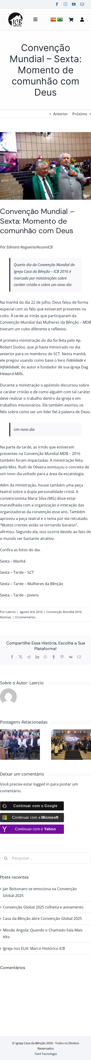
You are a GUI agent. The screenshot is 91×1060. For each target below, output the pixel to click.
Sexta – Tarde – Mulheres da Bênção (31, 583)
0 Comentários (25, 617)
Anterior (60, 113)
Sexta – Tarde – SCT (17, 572)
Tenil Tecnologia (46, 1054)
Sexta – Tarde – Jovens (19, 595)
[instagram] (65, 4)
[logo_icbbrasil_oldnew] (15, 13)
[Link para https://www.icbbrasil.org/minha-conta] (82, 19)
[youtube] (74, 4)
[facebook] (57, 4)
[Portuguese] (60, 19)
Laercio (11, 612)
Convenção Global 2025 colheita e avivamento (43, 907)
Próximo (79, 113)
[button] (3, 744)
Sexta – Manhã (12, 561)
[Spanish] (53, 19)
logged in (41, 784)
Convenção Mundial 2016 (63, 612)
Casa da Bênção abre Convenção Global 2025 (42, 918)
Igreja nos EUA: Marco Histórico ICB (34, 948)
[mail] (82, 4)
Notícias (5, 617)
